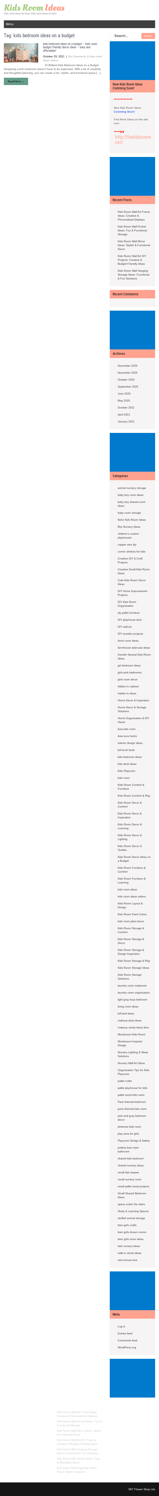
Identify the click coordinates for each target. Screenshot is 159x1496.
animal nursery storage (132, 487)
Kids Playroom (126, 770)
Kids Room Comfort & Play (134, 795)
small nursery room (129, 1179)
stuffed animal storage (131, 1218)
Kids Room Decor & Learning (130, 826)
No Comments (77, 56)
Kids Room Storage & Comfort (131, 930)
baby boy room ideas (130, 494)
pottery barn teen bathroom (128, 1149)
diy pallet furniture (129, 612)
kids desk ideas (127, 763)
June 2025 (124, 393)
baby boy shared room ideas (131, 503)
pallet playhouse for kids (132, 1087)
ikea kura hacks (127, 736)
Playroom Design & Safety (134, 1140)
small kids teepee (128, 1172)
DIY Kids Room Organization (127, 603)
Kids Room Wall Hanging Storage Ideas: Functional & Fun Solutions (133, 274)
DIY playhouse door (130, 619)
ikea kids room (127, 729)
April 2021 (124, 414)
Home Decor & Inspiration (133, 700)
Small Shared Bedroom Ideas (132, 1195)
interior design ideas (130, 743)
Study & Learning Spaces (133, 1211)
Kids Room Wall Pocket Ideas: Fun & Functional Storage (132, 230)
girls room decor (128, 679)
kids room (124, 777)
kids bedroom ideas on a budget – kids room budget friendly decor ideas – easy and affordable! (70, 47)
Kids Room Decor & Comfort (130, 804)
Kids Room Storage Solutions (130, 976)
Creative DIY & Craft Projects (130, 560)
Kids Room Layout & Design (130, 905)
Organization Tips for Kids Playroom (133, 1072)
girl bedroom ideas (129, 665)
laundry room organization (134, 992)
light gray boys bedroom (132, 999)
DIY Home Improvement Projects (132, 592)
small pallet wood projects (133, 1186)
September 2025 (128, 386)
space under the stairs (131, 1204)
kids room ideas (127, 889)
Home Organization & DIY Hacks (133, 720)
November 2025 (127, 372)
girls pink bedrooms (130, 672)
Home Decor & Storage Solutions (132, 709)
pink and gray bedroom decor (132, 1117)
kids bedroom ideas (130, 756)
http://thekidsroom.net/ (132, 139)
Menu (10, 24)
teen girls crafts (127, 1225)
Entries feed (125, 1333)
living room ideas (128, 1006)
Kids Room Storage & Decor (131, 941)
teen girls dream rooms (132, 1232)
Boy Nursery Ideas (129, 526)
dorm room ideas (128, 640)
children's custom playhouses (128, 535)
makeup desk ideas (130, 1020)
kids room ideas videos (132, 896)
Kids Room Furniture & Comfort (132, 869)
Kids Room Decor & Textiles (130, 848)
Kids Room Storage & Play (134, 960)
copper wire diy (127, 544)
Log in (121, 1326)
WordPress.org (127, 1347)
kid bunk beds (126, 749)
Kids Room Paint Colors (132, 914)
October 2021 (126, 407)
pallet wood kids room (131, 1094)
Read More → (16, 81)
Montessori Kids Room (131, 1034)
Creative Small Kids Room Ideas (134, 571)
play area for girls (128, 1133)
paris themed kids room (132, 1108)
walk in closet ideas (129, 1253)
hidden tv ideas (127, 693)
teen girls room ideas (130, 1239)
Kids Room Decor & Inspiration (130, 815)
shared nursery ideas (131, 1165)
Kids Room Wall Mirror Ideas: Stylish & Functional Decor (134, 245)
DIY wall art (125, 626)
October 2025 (126, 379)
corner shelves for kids (131, 551)
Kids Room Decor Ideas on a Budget (134, 858)
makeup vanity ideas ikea (133, 1027)
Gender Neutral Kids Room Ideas (134, 656)
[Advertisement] (133, 61)
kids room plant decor (131, 921)
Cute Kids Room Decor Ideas (132, 582)
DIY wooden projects (130, 633)
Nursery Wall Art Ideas (131, 1063)
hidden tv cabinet (128, 686)
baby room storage (129, 512)
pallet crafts (125, 1080)
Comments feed (127, 1340)
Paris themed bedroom (132, 1101)
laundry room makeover (132, 985)
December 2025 (127, 365)
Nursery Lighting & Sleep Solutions (133, 1054)
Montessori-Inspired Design (130, 1043)
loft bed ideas (126, 1013)
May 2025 (124, 400)
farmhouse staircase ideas (134, 647)
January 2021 (126, 421)
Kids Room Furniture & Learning (132, 880)
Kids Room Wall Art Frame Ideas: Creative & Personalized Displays (134, 215)
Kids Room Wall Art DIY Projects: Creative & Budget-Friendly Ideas (132, 259)
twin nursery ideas (129, 1246)
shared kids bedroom (131, 1158)
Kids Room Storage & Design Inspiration (131, 951)
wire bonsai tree (127, 1260)
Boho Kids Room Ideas (132, 519)
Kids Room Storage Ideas (133, 967)
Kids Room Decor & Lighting (130, 837)
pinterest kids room (129, 1126)
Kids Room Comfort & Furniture (131, 786)
